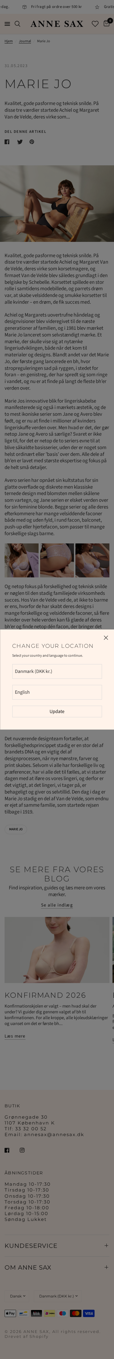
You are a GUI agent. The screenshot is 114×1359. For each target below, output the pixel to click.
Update (57, 711)
